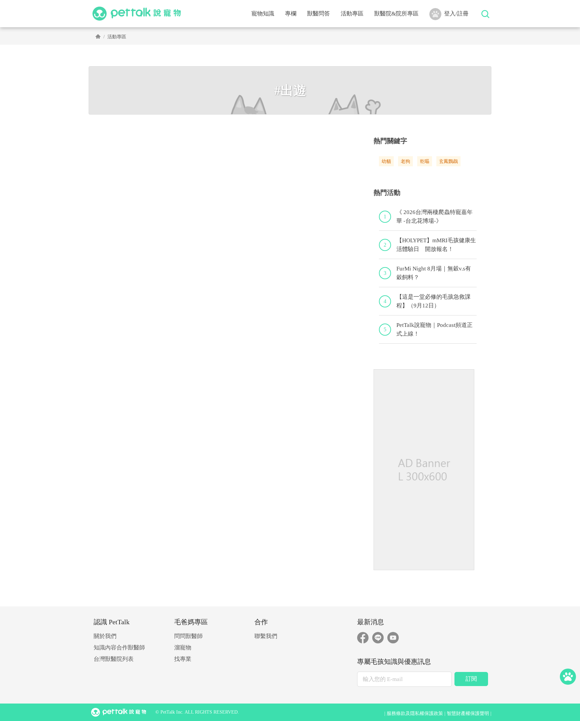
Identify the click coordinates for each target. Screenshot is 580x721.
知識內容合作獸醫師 (119, 647)
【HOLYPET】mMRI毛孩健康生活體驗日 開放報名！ (436, 244)
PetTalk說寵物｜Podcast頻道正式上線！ (434, 329)
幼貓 (386, 161)
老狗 (405, 161)
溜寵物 (182, 647)
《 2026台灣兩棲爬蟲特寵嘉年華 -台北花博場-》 (434, 216)
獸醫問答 (318, 13)
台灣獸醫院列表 (114, 659)
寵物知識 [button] (262, 13)
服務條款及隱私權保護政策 (415, 713)
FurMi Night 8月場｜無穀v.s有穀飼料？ (433, 273)
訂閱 (471, 679)
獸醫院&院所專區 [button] (396, 13)
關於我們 (105, 636)
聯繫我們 (265, 636)
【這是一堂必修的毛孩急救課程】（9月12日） (433, 301)
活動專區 (352, 13)
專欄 (290, 13)
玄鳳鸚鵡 (448, 161)
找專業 (182, 659)
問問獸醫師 (188, 636)
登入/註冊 (456, 13)
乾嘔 (424, 161)
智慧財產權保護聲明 (468, 713)
